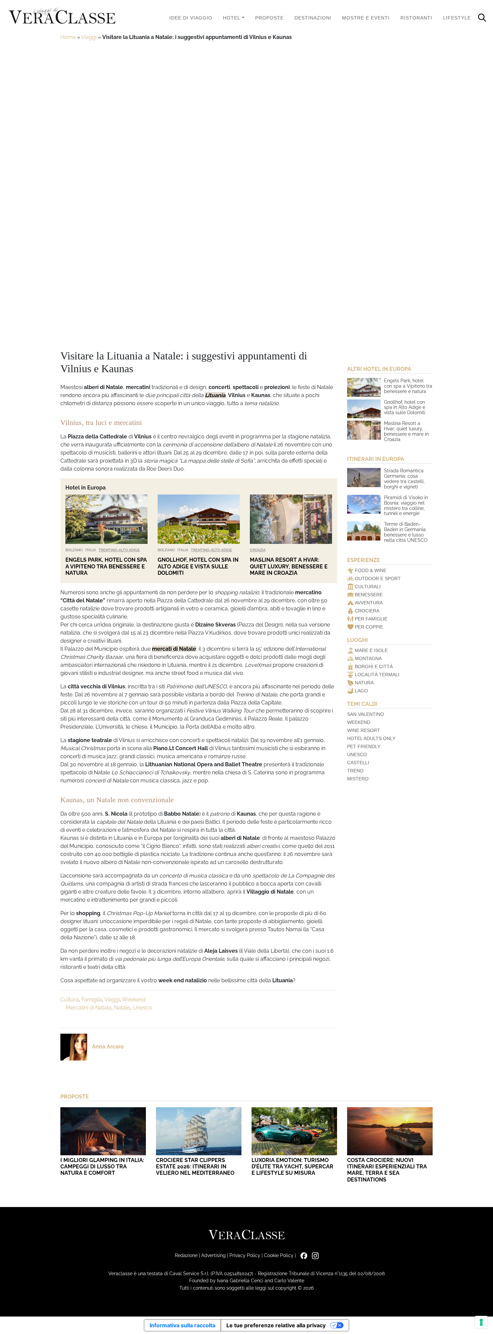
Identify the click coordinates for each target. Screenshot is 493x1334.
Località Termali (377, 674)
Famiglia (91, 999)
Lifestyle (457, 17)
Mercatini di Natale (88, 1007)
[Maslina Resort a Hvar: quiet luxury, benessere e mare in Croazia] (291, 519)
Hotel (231, 17)
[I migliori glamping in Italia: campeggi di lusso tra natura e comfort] (103, 1131)
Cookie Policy (278, 1255)
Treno (355, 770)
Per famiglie (371, 618)
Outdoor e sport (378, 578)
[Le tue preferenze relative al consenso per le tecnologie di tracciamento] (481, 1322)
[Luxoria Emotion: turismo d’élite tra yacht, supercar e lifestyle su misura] (294, 1131)
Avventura (369, 602)
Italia (90, 550)
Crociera (367, 610)
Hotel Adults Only (371, 738)
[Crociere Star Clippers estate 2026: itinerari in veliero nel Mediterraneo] (198, 1131)
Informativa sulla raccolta (182, 1325)
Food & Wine (370, 570)
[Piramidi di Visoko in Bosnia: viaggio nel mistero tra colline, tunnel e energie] (364, 504)
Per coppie (369, 627)
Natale (122, 1007)
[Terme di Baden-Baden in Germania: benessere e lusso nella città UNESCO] (364, 530)
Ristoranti (416, 17)
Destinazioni (312, 17)
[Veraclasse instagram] (314, 1255)
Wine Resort (363, 730)
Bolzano (74, 550)
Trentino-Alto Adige (119, 550)
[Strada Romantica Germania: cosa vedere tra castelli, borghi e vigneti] (364, 477)
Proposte (269, 17)
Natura (364, 682)
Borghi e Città (374, 666)
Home (68, 37)
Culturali (368, 586)
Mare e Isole (371, 650)
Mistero (358, 778)
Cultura (69, 999)
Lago (361, 690)
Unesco (142, 1007)
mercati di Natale (174, 649)
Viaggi (89, 37)
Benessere (369, 594)
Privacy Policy (244, 1255)
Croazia (258, 550)
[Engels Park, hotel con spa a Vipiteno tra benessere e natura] (106, 519)
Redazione (186, 1255)
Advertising (213, 1255)
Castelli (358, 762)
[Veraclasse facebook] (302, 1255)
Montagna (368, 658)
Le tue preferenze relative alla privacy (276, 1325)
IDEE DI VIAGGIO (190, 17)
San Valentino (365, 714)
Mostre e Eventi (366, 17)
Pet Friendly (363, 746)
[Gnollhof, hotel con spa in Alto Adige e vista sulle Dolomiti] (199, 519)
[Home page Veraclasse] (62, 16)
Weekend (134, 999)
